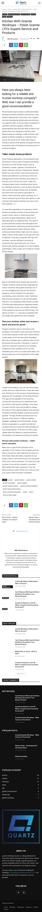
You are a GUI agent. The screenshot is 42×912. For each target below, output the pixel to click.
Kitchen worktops (21, 756)
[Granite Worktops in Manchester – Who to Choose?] (7, 584)
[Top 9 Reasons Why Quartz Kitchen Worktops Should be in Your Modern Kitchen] (7, 595)
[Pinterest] (21, 45)
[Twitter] (16, 45)
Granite (9, 9)
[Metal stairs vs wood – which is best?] (7, 654)
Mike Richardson (12, 39)
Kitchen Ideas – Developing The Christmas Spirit (34, 519)
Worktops (9, 16)
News (4, 16)
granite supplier (22, 483)
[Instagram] (24, 892)
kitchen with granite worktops (12, 489)
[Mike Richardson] (4, 39)
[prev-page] (3, 613)
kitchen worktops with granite (12, 492)
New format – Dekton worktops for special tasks (9, 519)
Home (4, 9)
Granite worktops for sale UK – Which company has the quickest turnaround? (26, 605)
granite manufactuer (9, 483)
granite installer (31, 480)
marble (25, 492)
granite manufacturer (14, 14)
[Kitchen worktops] (7, 759)
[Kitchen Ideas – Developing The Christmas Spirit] (7, 749)
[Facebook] (11, 45)
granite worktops (25, 14)
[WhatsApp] (26, 45)
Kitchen (33, 14)
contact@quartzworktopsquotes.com (22, 872)
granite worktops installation (29, 486)
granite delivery (19, 480)
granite (10, 480)
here (14, 204)
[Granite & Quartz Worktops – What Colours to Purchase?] (7, 721)
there (16, 313)
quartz (31, 492)
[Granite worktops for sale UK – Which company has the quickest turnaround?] (7, 606)
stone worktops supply (9, 495)
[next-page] (7, 613)
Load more (20, 673)
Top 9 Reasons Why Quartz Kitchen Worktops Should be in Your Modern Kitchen (27, 594)
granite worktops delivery (10, 486)
